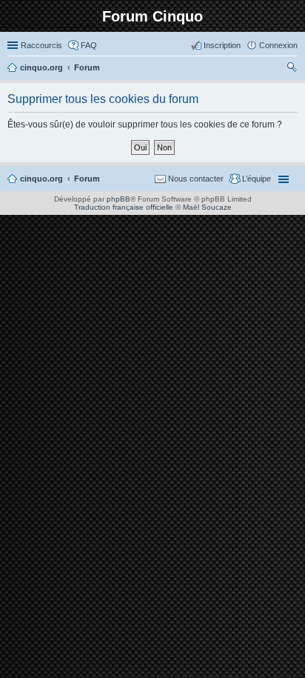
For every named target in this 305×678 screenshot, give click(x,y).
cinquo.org (41, 178)
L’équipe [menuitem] (256, 178)
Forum (87, 178)
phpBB (118, 199)
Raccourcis (41, 45)
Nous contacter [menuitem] (196, 178)
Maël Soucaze (207, 207)
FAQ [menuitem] (89, 45)
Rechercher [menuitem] (292, 69)
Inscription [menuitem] (222, 45)
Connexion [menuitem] (278, 45)
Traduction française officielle (123, 207)
